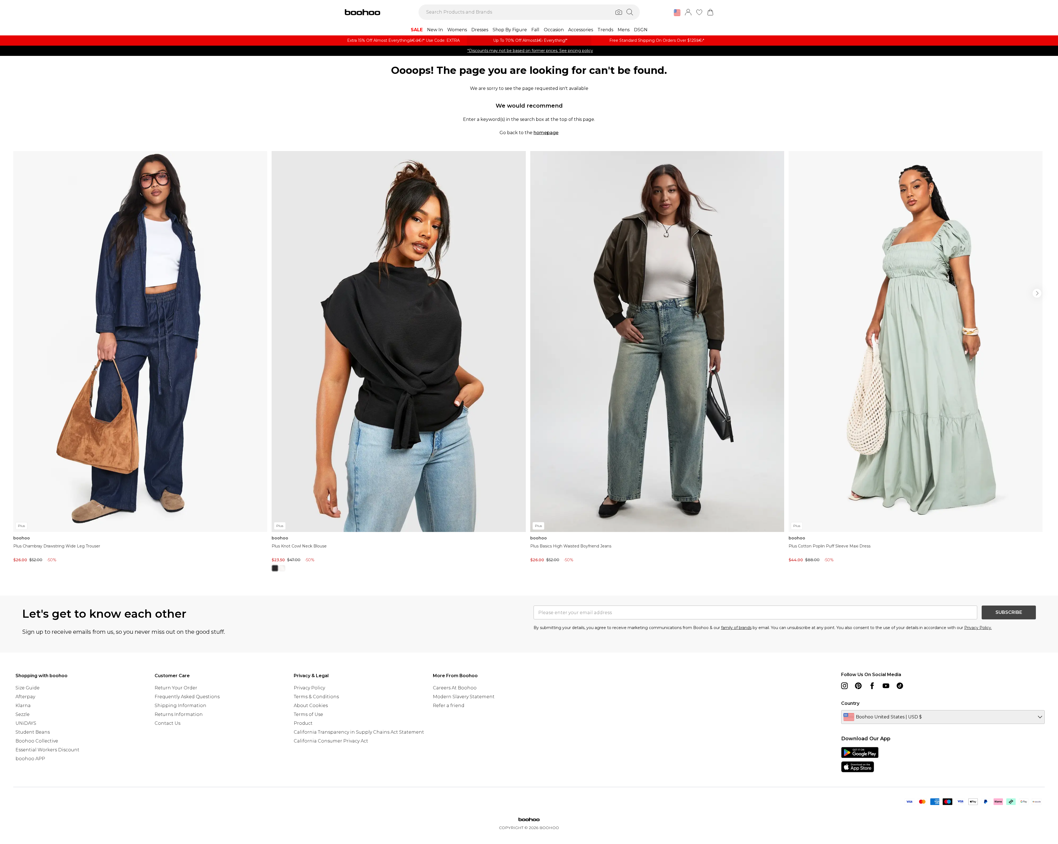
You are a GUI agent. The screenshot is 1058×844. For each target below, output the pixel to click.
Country (850, 703)
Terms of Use (308, 714)
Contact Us (167, 723)
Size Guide (27, 687)
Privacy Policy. (978, 627)
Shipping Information (180, 705)
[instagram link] (844, 685)
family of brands (736, 627)
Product (303, 723)
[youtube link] (886, 685)
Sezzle (22, 714)
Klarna (23, 705)
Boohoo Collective (36, 741)
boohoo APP (30, 758)
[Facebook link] (872, 685)
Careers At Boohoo (455, 687)
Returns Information (179, 714)
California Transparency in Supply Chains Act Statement (359, 732)
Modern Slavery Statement (464, 696)
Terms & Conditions (316, 696)
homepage (546, 132)
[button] (677, 12)
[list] (529, 364)
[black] (275, 568)
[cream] (282, 568)
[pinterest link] (858, 685)
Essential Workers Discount (47, 749)
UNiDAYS (25, 723)
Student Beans (32, 732)
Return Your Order (176, 687)
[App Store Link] (859, 759)
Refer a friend (448, 705)
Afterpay (25, 696)
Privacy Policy (309, 687)
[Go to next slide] (1037, 293)
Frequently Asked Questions (187, 696)
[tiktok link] (899, 685)
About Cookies (311, 705)
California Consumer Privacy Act (331, 741)
